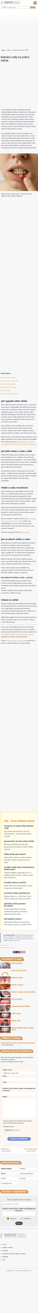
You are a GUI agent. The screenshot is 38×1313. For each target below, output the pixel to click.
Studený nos (5, 1149)
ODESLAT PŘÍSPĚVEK (19, 1139)
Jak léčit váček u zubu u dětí (10, 381)
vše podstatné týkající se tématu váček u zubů (16, 634)
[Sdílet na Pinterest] (19, 953)
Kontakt (22, 1178)
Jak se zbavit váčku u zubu (9, 387)
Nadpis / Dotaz (7, 1070)
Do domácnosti (6, 1183)
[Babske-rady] (10, 4)
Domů (3, 50)
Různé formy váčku (19, 970)
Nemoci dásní (16, 999)
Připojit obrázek (8, 1126)
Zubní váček (16, 1013)
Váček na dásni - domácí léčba (16, 641)
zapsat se (13, 1218)
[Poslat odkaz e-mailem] (22, 953)
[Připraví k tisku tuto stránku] (24, 953)
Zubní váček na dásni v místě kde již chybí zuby (18, 1043)
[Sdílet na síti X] (16, 953)
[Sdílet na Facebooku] (14, 953)
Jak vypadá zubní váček (8, 377)
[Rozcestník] (35, 3)
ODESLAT (19, 1223)
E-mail (4, 1082)
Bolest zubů (16, 1021)
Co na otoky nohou (30, 1149)
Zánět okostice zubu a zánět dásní (22, 1029)
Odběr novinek (7, 1247)
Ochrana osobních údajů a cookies (14, 1254)
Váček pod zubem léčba (20, 1006)
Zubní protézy (16, 963)
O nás (4, 1244)
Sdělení (5, 1097)
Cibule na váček (6, 390)
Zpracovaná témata (26, 1173)
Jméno (5, 1076)
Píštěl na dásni (24, 532)
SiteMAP (5, 1257)
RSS (3, 1260)
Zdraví (9, 50)
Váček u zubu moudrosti (9, 384)
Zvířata (3, 1178)
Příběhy (22, 1169)
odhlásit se (27, 1218)
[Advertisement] (19, 29)
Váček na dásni (17, 985)
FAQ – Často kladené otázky (10, 393)
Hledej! (33, 7)
